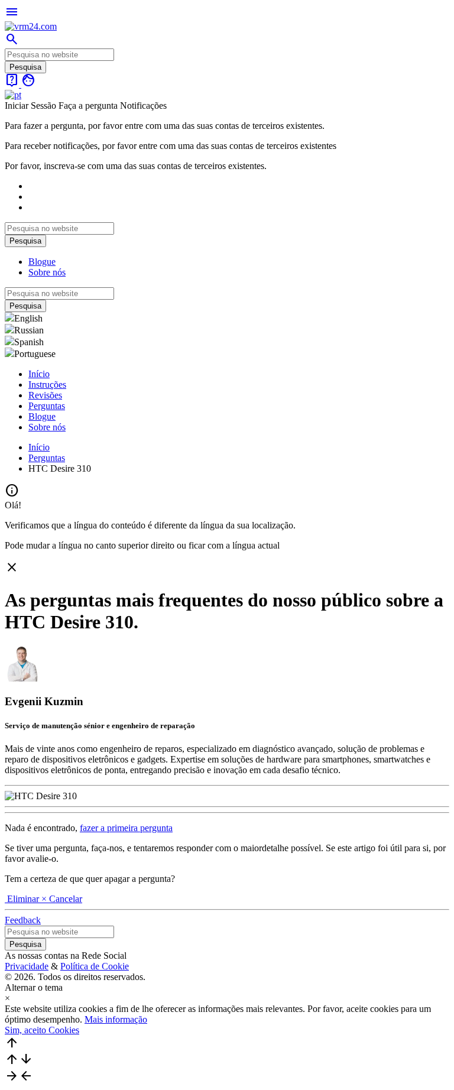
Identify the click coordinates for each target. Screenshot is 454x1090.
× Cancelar (61, 899)
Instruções (47, 384)
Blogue (42, 262)
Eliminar (23, 899)
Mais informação (116, 1019)
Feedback (23, 920)
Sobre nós (47, 272)
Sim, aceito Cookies (42, 1030)
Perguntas (46, 406)
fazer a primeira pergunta (126, 828)
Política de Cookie (94, 966)
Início (39, 374)
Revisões (45, 395)
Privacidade (26, 966)
